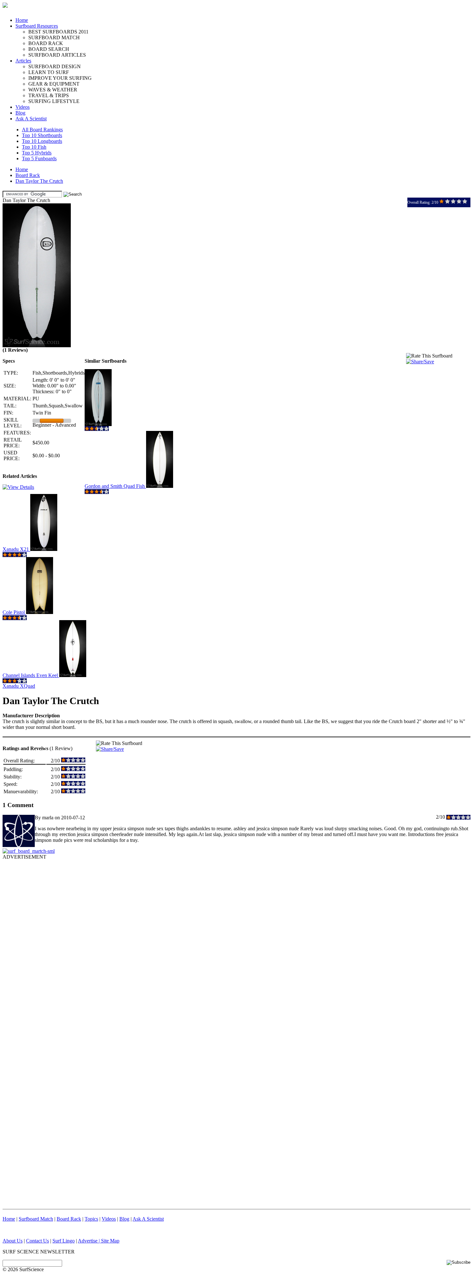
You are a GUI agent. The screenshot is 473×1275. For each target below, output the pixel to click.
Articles (23, 60)
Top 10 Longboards (42, 141)
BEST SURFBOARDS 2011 (58, 31)
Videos (22, 107)
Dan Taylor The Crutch (39, 181)
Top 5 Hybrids (36, 152)
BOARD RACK (45, 43)
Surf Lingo (63, 1240)
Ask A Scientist (31, 118)
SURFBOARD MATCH (54, 37)
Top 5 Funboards (39, 158)
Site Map (110, 1240)
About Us (13, 1240)
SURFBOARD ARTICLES (57, 55)
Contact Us (37, 1240)
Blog (20, 113)
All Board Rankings (42, 129)
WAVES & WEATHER (52, 89)
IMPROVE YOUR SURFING (60, 78)
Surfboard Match (36, 1219)
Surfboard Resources (36, 26)
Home (21, 20)
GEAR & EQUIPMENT (53, 84)
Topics (91, 1219)
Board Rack (27, 175)
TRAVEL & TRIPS (48, 95)
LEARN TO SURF (48, 72)
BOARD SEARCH (48, 49)
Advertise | (89, 1240)
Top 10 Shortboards (42, 135)
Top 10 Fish (34, 147)
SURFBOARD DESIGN (54, 66)
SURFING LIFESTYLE (53, 101)
